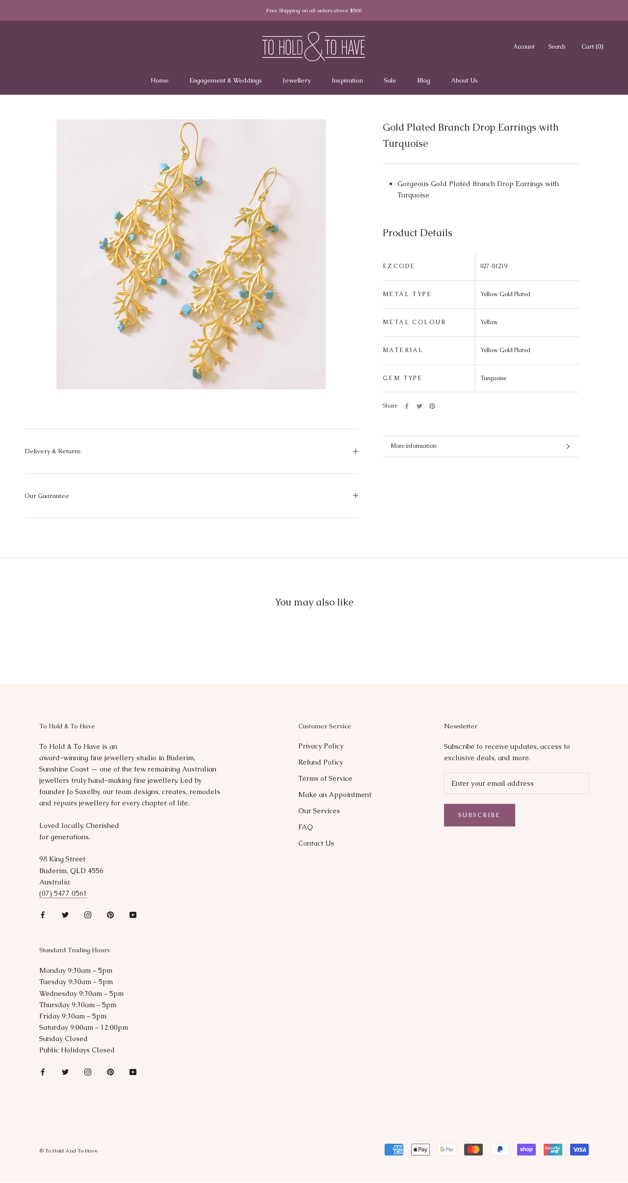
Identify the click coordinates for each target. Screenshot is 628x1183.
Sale (390, 80)
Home (160, 80)
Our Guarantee (47, 496)
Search (557, 47)
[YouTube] (133, 914)
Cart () (592, 46)
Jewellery (297, 80)
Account (524, 47)
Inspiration (347, 80)
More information (414, 446)
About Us (464, 80)
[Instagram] (87, 914)
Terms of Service (325, 778)
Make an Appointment (334, 794)
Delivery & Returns (53, 451)
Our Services (319, 810)
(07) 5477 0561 (63, 893)
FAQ (305, 827)
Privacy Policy (320, 746)
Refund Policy (320, 762)
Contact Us (316, 843)
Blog (423, 80)
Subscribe (479, 815)
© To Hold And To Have (68, 1150)
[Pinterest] (432, 406)
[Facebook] (407, 406)
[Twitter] (419, 406)
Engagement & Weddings (225, 80)
